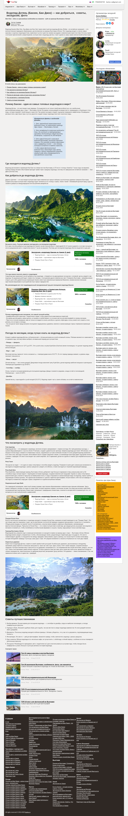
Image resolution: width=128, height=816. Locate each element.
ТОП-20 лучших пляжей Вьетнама (64, 769)
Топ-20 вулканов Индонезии (105, 96)
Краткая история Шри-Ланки (106, 529)
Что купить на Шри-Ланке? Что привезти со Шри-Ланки (106, 546)
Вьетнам (31, 6)
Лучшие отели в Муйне (83, 784)
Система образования (104, 527)
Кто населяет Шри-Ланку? (105, 518)
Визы (89, 6)
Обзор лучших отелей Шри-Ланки (63, 757)
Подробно (88, 264)
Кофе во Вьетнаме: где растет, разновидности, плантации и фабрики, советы (108, 186)
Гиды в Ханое (9, 742)
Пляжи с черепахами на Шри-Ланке (40, 725)
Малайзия (41, 6)
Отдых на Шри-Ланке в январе (15, 787)
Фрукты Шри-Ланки (103, 515)
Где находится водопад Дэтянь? (17, 90)
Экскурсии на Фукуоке (83, 789)
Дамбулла (100, 491)
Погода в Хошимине (82, 757)
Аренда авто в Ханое (102, 464)
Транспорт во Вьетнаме (60, 774)
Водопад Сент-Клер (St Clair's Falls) (40, 781)
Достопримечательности (105, 486)
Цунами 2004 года (103, 524)
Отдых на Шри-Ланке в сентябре (16, 802)
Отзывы (112, 19)
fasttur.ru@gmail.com (113, 2)
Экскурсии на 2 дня (11, 772)
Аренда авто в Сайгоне (103, 469)
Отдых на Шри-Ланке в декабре (15, 807)
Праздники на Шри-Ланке (105, 521)
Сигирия (100, 489)
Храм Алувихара (102, 492)
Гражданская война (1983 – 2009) (107, 522)
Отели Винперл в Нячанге (104, 111)
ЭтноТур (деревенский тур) (37, 768)
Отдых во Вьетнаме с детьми (105, 322)
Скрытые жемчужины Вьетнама (106, 409)
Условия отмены (10, 725)
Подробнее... (100, 458)
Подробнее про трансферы (104, 439)
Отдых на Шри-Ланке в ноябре (15, 805)
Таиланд (51, 6)
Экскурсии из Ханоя (59, 783)
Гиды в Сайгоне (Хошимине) (14, 738)
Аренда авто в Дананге (103, 465)
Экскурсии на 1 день (12, 770)
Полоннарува (101, 494)
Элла (99, 503)
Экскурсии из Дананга (83, 720)
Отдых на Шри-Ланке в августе (15, 800)
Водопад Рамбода (35, 780)
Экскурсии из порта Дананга (85, 727)
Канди (99, 495)
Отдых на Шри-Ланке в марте (15, 790)
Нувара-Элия (101, 501)
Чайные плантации (103, 506)
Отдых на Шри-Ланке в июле (14, 798)
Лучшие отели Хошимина (84, 755)
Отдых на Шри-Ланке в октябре (15, 804)
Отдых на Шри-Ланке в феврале (15, 789)
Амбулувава (101, 510)
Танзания (61, 6)
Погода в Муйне (81, 778)
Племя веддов (101, 504)
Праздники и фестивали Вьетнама (107, 404)
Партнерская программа (13, 723)
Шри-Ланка (20, 6)
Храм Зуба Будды (102, 500)
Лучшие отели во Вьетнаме (105, 206)
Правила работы (10, 727)
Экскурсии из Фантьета (84, 764)
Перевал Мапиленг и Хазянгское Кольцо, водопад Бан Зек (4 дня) (48, 290)
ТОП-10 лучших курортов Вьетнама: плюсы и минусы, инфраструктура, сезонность (107, 172)
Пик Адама (100, 509)
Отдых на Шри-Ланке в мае (14, 794)
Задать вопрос (115, 62)
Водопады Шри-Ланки (36, 770)
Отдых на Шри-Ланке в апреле (15, 792)
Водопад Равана (34, 783)
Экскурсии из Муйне (83, 776)
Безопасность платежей (13, 729)
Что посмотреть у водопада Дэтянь (18, 97)
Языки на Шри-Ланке (103, 519)
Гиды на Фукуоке (10, 746)
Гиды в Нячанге (10, 740)
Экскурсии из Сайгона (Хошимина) (87, 745)
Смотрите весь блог (102, 424)
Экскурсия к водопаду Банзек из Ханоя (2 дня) (50, 252)
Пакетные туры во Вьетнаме (85, 802)
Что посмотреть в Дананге (84, 726)
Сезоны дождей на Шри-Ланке (15, 785)
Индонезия (8, 6)
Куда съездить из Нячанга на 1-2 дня (108, 289)
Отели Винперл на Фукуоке (104, 114)
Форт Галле (100, 507)
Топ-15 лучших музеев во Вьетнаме (107, 211)
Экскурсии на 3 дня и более (14, 774)
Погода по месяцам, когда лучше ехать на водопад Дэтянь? (26, 95)
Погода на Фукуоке (82, 798)
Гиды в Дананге (10, 744)
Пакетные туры (10, 776)
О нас (7, 722)
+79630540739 (100, 2)
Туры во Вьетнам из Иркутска (105, 414)
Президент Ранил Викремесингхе (107, 526)
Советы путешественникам (15, 100)
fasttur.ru (27, 812)
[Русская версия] (90, 2)
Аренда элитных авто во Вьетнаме (107, 462)
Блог (6, 731)
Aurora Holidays (101, 16)
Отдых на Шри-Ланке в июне (14, 796)
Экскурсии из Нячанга (83, 736)
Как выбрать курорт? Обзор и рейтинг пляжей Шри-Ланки (106, 543)
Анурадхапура (101, 488)
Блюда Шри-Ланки (103, 516)
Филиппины (79, 6)
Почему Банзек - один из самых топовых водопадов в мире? (26, 87)
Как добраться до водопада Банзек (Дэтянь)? (21, 92)
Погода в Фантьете (82, 769)
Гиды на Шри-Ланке (11, 736)
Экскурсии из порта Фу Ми (85, 758)
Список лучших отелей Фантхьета (87, 771)
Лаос (69, 6)
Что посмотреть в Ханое (60, 805)
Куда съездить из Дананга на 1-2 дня (108, 294)
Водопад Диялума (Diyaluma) (38, 774)
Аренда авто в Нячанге (103, 467)
